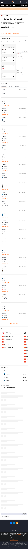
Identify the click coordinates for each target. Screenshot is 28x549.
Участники (8, 33)
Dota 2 (2, 5)
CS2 (7, 5)
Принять (14, 539)
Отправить (26, 514)
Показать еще (14, 323)
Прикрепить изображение (23, 514)
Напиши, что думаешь (7, 513)
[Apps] (20, 2)
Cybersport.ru (11, 546)
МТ (10, 5)
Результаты (16, 33)
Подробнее (13, 29)
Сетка (2, 33)
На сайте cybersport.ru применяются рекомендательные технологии (14, 529)
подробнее (18, 534)
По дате (3, 387)
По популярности (10, 387)
